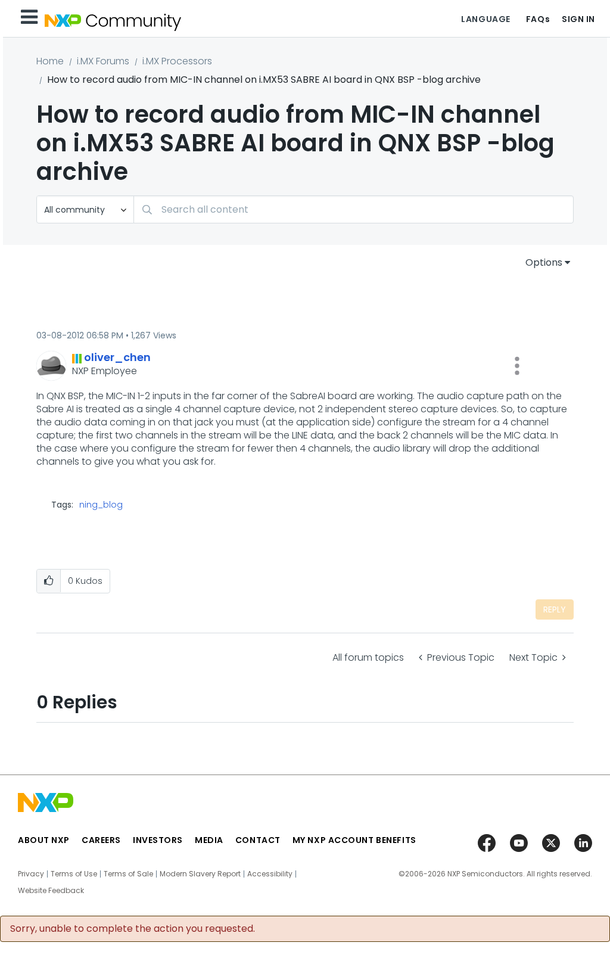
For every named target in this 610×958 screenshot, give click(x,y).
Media (209, 840)
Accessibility (269, 874)
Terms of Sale (128, 874)
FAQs (538, 19)
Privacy (31, 874)
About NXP (44, 840)
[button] (517, 366)
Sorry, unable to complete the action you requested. (132, 928)
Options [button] (543, 262)
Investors (158, 840)
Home (50, 61)
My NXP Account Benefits (354, 840)
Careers (101, 840)
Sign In (578, 19)
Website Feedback (51, 890)
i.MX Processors (177, 61)
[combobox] (353, 209)
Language (485, 19)
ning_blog (101, 505)
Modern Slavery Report (200, 874)
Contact (258, 840)
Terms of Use (74, 874)
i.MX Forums (103, 61)
